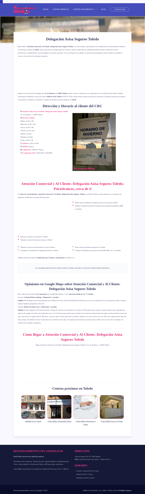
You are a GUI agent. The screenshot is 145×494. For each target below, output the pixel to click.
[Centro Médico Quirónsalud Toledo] (59, 418)
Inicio (45, 9)
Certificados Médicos (83, 9)
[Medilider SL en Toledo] (33, 418)
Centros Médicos (61, 9)
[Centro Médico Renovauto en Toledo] (86, 418)
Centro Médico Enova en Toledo (112, 421)
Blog (103, 9)
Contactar (120, 9)
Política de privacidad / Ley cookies (95, 490)
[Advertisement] (72, 75)
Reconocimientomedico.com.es (24, 490)
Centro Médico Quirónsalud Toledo (59, 421)
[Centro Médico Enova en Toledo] (112, 418)
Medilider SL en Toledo (33, 421)
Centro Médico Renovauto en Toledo (86, 422)
